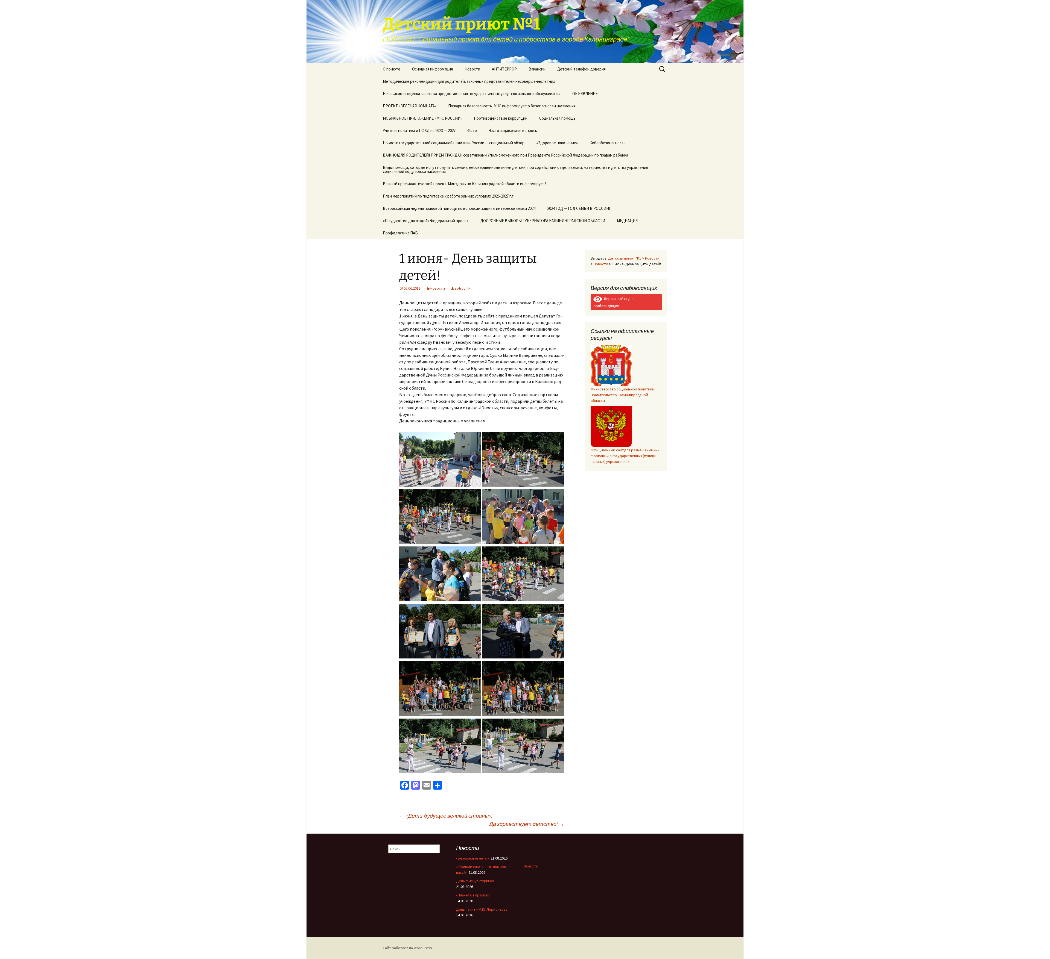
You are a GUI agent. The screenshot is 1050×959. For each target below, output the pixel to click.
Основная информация (432, 69)
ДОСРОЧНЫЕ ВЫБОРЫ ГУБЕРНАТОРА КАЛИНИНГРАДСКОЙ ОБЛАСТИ (542, 220)
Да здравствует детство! (526, 823)
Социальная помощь (557, 118)
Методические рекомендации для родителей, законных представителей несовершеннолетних (469, 81)
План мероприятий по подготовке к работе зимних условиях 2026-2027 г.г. (448, 196)
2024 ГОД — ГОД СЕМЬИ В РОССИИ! (578, 208)
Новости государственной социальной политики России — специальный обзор (453, 142)
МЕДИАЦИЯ (627, 220)
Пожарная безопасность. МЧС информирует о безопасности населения (512, 105)
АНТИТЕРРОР (504, 69)
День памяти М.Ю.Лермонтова (482, 909)
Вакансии (537, 69)
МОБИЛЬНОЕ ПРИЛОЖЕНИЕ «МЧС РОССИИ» (422, 118)
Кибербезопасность (608, 142)
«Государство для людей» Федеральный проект (426, 220)
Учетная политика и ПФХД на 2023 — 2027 (419, 130)
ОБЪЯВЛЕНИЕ (585, 93)
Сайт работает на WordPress (407, 947)
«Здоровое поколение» (557, 142)
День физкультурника (475, 880)
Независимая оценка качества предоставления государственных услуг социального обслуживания (472, 93)
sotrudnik (462, 288)
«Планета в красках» (473, 895)
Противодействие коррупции (500, 118)
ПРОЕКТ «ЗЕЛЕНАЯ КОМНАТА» (409, 105)
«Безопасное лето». (473, 858)
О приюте (391, 69)
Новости (472, 69)
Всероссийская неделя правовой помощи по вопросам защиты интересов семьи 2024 (459, 208)
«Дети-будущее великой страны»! (445, 815)
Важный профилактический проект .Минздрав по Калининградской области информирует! (464, 183)
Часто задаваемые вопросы (513, 130)
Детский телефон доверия (581, 69)
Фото (472, 130)
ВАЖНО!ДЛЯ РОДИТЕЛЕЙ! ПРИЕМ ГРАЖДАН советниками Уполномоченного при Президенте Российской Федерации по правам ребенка (505, 155)
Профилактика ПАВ (400, 233)
